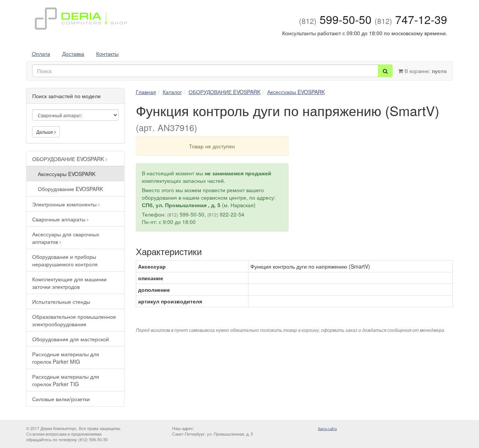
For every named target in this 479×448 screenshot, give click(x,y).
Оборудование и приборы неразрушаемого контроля (65, 260)
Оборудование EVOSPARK (70, 189)
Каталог (172, 92)
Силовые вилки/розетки (61, 399)
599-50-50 (335, 19)
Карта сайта (327, 428)
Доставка (73, 53)
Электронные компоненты (65, 204)
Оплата (41, 53)
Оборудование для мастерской (70, 339)
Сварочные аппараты (59, 219)
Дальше (45, 131)
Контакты (107, 53)
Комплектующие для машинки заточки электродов (69, 282)
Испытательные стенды (61, 301)
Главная (146, 92)
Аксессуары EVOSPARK (66, 174)
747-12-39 (411, 19)
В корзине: (425, 71)
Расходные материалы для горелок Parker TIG (65, 380)
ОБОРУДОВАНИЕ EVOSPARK (69, 159)
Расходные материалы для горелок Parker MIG (65, 357)
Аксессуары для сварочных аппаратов (65, 237)
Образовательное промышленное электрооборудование (74, 320)
